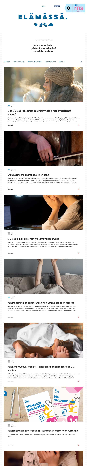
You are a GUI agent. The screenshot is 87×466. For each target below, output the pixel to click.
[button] (81, 62)
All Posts (7, 62)
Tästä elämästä (19, 62)
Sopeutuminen (50, 62)
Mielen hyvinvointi (35, 62)
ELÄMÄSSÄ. (43, 17)
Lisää (61, 62)
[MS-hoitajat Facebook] (68, 8)
